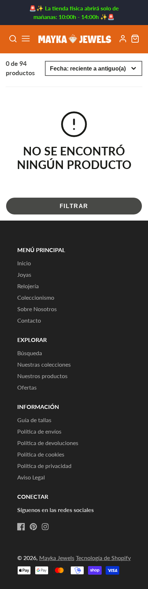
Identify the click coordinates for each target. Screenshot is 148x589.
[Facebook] (21, 527)
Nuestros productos (42, 375)
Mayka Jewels (56, 557)
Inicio (24, 263)
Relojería (28, 286)
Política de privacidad (44, 465)
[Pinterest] (33, 527)
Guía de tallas (34, 419)
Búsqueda (29, 352)
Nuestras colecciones (44, 364)
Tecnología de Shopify (103, 557)
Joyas (24, 274)
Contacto (29, 320)
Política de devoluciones (47, 442)
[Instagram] (45, 527)
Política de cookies (40, 454)
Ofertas (27, 387)
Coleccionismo (35, 297)
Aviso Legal (31, 477)
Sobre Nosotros (37, 308)
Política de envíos (39, 431)
